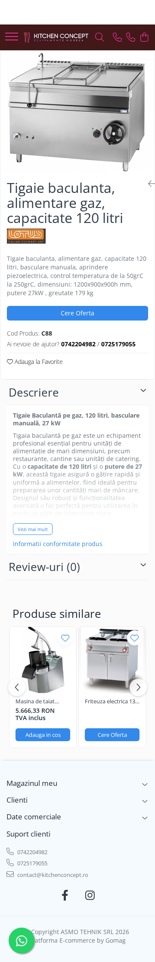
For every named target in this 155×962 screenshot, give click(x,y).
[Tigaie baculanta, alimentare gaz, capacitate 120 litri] (77, 112)
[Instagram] (90, 895)
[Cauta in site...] (99, 38)
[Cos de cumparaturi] (144, 38)
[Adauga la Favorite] (65, 637)
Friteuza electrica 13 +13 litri (110, 701)
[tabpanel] (77, 112)
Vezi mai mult (33, 529)
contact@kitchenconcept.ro (52, 875)
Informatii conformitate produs (57, 544)
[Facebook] (65, 895)
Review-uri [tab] (44, 566)
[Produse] (11, 37)
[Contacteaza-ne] (117, 38)
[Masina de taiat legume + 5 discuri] (42, 660)
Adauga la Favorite (38, 361)
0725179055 (31, 863)
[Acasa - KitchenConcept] (56, 37)
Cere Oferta (77, 313)
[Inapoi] (148, 183)
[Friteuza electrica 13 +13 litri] (112, 660)
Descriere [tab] (34, 392)
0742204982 (31, 852)
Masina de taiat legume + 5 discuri (38, 701)
